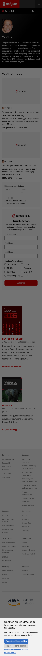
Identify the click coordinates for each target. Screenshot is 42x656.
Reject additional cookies (16, 646)
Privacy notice (10, 652)
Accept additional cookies (16, 641)
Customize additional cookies (16, 650)
